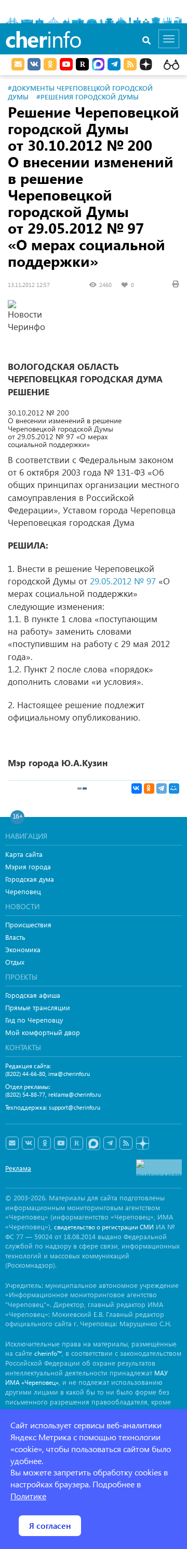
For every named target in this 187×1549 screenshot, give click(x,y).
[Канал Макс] (98, 65)
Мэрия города (28, 866)
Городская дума (29, 878)
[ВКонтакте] (136, 788)
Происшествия (28, 924)
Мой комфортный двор (42, 1032)
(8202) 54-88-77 (25, 1094)
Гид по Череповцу (34, 1019)
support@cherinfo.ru (74, 1107)
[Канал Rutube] (82, 64)
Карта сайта (24, 854)
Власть (15, 937)
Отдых (14, 961)
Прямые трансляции (37, 1007)
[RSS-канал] (125, 1143)
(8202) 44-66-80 (25, 1073)
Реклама (18, 1168)
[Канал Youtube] (66, 64)
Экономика (23, 949)
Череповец (23, 891)
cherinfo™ (48, 1353)
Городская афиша (32, 995)
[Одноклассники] (149, 788)
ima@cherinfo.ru (69, 1073)
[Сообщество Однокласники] (50, 64)
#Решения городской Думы (87, 96)
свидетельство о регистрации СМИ (104, 1227)
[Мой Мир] (174, 788)
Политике (28, 1495)
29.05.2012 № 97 (123, 581)
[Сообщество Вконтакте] (28, 1143)
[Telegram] (161, 788)
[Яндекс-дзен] (142, 1143)
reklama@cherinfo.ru (74, 1094)
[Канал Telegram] (109, 1143)
